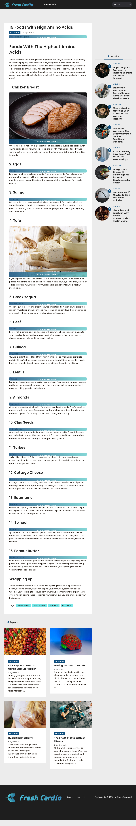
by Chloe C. (60, 669)
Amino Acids (23, 606)
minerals (54, 606)
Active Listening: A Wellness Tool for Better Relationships (122, 155)
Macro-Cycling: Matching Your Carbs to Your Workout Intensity (121, 113)
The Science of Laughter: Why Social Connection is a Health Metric (121, 215)
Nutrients (66, 606)
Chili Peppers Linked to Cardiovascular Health (22, 667)
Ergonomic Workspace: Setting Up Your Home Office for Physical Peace (122, 93)
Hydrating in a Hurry (20, 738)
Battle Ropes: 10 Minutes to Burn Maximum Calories (121, 196)
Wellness (116, 84)
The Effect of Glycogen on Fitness (70, 739)
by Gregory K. (61, 745)
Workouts (117, 64)
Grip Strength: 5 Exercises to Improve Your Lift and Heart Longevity (122, 73)
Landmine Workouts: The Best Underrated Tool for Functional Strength (122, 135)
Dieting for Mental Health (69, 665)
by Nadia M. (30, 32)
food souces (39, 606)
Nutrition (14, 33)
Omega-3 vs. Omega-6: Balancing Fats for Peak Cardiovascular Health (121, 176)
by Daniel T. (14, 673)
